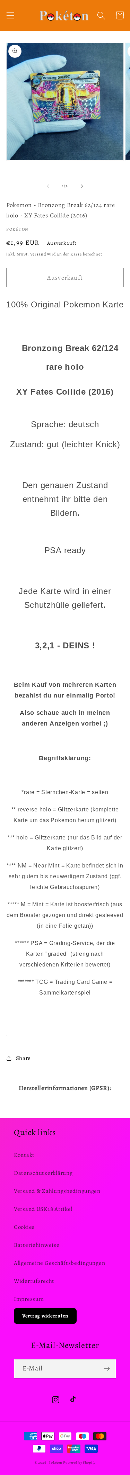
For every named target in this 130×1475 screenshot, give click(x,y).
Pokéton (55, 1462)
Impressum (29, 1299)
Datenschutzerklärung (43, 1173)
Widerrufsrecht (34, 1281)
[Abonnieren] (106, 1368)
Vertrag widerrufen (45, 1315)
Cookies (24, 1227)
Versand (38, 254)
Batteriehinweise (37, 1245)
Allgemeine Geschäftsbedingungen (59, 1263)
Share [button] (23, 1058)
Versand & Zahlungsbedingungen (57, 1191)
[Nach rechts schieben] (81, 186)
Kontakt (24, 1155)
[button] (10, 15)
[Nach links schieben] (48, 186)
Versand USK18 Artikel (43, 1209)
